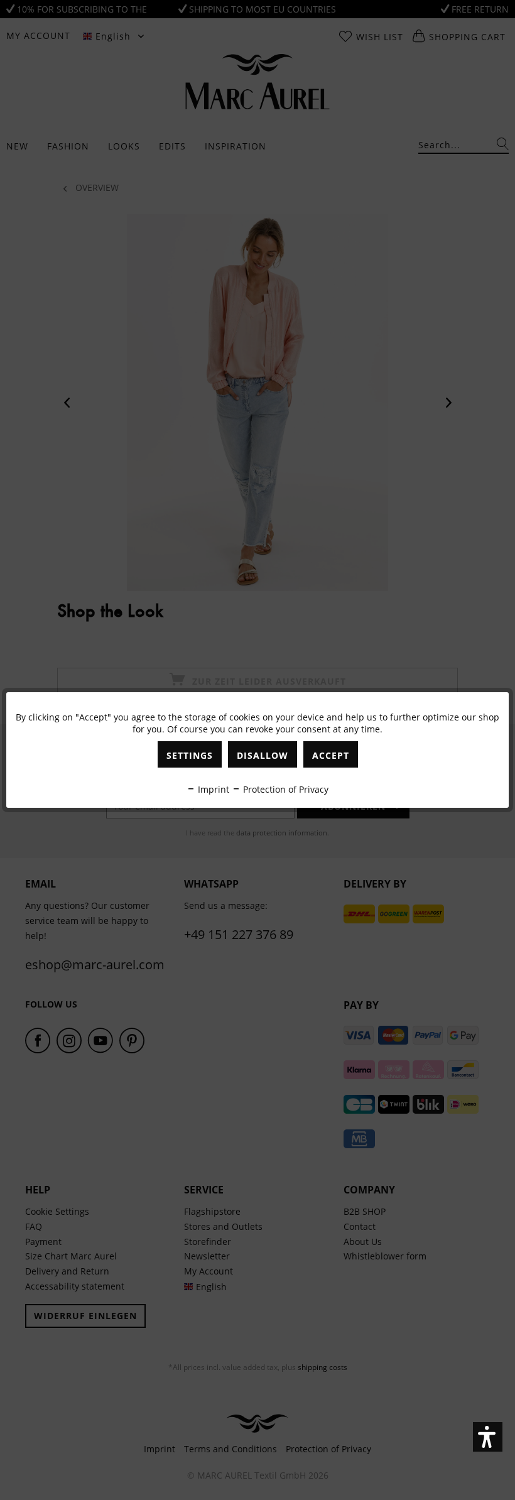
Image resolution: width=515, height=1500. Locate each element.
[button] (487, 1437)
